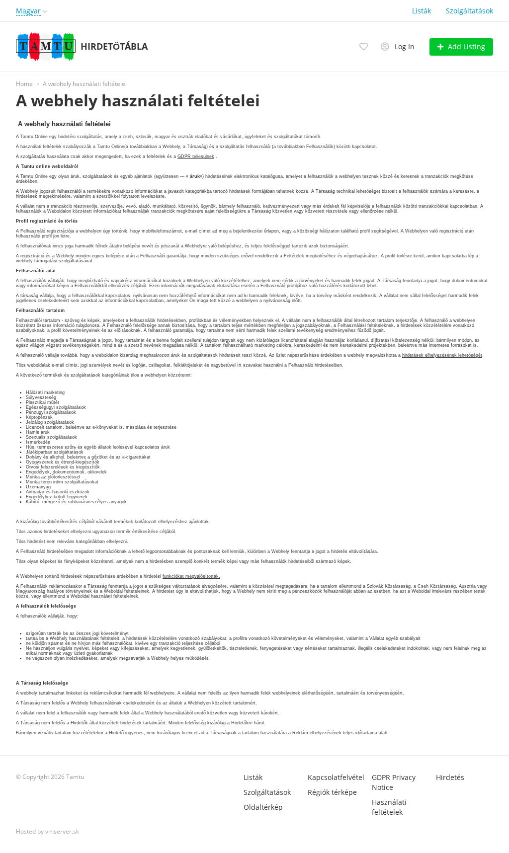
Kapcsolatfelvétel (336, 777)
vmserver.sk (62, 831)
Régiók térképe (332, 792)
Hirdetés (450, 777)
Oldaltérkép (263, 807)
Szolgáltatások (469, 10)
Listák (421, 10)
